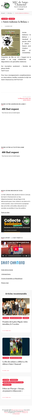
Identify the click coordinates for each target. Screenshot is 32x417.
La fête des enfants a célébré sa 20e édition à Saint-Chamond (15, 362)
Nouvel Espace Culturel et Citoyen (13, 382)
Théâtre (26, 317)
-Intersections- (6, 274)
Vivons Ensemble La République (11, 278)
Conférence (14, 379)
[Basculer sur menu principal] (2, 5)
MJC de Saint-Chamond (21, 3)
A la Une (4, 18)
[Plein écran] (29, 256)
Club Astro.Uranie (7, 270)
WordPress (18, 412)
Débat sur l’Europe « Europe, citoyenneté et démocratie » (13, 389)
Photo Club (5, 283)
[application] (16, 249)
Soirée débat (7, 384)
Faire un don (5, 212)
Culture (12, 18)
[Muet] (26, 256)
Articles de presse (16, 317)
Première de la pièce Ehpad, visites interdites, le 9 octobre (15, 322)
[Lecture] (3, 256)
